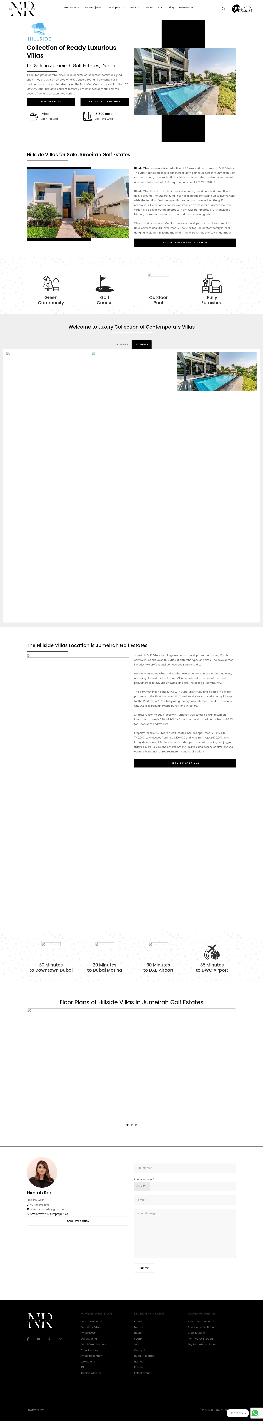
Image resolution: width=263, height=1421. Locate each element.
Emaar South (89, 1343)
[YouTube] (38, 1349)
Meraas (138, 1337)
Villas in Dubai (196, 1343)
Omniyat (139, 1360)
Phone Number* (144, 1193)
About (149, 7)
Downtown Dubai (91, 1331)
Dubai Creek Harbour (93, 1354)
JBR (83, 1377)
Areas (133, 7)
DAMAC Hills (88, 1371)
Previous (22, 1069)
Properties (70, 7)
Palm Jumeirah (90, 1360)
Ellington (139, 1377)
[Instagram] (49, 1349)
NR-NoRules (186, 7)
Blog (171, 7)
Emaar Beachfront (92, 1366)
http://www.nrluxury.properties (49, 1224)
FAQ (160, 7)
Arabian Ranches (91, 1383)
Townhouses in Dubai (201, 1337)
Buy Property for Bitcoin (202, 1354)
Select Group (142, 1383)
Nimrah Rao (40, 1203)
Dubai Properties (144, 1366)
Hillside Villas (141, 168)
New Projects (93, 7)
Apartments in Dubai (201, 1331)
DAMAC (138, 1343)
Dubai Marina (89, 1348)
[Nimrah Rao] (42, 1182)
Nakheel (139, 1371)
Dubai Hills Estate (91, 1337)
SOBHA (138, 1348)
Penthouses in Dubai (200, 1348)
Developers (114, 7)
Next (240, 1069)
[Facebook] (28, 1349)
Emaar (138, 1331)
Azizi (136, 1354)
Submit (144, 1278)
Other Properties (78, 1231)
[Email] (60, 1349)
